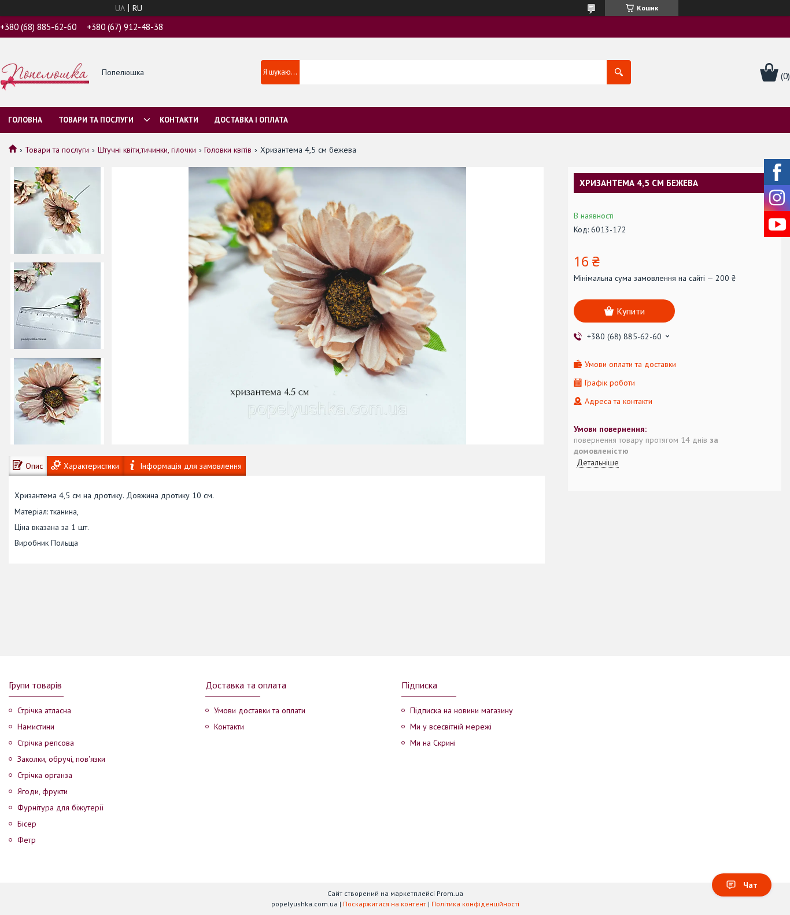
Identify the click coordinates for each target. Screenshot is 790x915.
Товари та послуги (96, 120)
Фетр (26, 840)
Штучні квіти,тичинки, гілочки (147, 150)
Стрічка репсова (45, 743)
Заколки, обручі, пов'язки (61, 759)
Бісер (26, 823)
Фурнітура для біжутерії (60, 807)
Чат (750, 885)
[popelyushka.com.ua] (45, 73)
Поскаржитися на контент (384, 903)
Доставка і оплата (251, 120)
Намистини (35, 726)
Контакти (179, 120)
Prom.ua (450, 893)
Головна (25, 120)
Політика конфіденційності (475, 903)
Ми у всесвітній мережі (451, 726)
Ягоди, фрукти (42, 791)
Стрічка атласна (44, 710)
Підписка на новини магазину (461, 710)
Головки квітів (228, 150)
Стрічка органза (44, 775)
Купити (631, 311)
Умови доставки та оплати (259, 710)
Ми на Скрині (433, 743)
